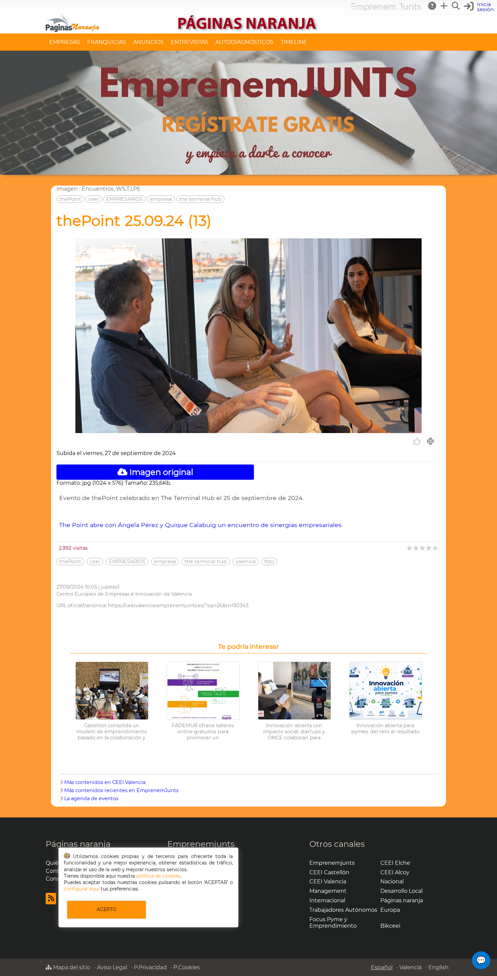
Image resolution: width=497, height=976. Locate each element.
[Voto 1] (410, 548)
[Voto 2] (416, 548)
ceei (94, 199)
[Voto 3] (423, 548)
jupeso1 (110, 587)
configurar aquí (81, 888)
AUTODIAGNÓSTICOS (244, 42)
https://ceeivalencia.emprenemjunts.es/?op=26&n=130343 (178, 605)
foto (269, 561)
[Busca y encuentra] (456, 5)
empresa (161, 199)
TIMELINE (294, 42)
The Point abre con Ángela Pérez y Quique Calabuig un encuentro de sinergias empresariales (200, 524)
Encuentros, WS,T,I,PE (111, 189)
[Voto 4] (429, 548)
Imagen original (160, 472)
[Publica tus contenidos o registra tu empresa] (444, 5)
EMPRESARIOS (124, 199)
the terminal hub (200, 199)
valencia (246, 561)
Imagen (67, 189)
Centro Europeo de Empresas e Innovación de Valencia (124, 594)
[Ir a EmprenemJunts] (386, 9)
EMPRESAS (64, 42)
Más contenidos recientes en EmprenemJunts (121, 790)
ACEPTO (106, 909)
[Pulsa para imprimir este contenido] (430, 441)
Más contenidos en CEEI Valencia (104, 782)
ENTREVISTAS (189, 42)
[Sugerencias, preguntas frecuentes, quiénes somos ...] (432, 5)
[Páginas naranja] (248, 30)
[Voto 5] (435, 548)
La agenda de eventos (91, 798)
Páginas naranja (78, 844)
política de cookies (158, 876)
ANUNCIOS (148, 42)
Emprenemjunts (201, 844)
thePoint (70, 199)
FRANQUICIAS (106, 42)
